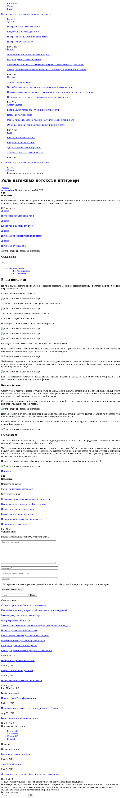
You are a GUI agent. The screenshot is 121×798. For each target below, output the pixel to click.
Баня (9, 132)
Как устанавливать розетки (21, 142)
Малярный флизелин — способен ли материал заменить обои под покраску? (45, 64)
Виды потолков (16, 268)
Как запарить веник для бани (16, 754)
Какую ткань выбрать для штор (23, 31)
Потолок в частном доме (19, 115)
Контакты (12, 3)
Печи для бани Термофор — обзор (18, 698)
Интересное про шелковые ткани (23, 26)
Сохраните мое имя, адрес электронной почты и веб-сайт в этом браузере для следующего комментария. (56, 584)
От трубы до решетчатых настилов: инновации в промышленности (41, 87)
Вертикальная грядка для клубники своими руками (33, 110)
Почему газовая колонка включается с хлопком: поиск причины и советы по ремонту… (51, 92)
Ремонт (10, 49)
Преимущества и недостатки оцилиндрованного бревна (29, 708)
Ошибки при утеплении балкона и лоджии (28, 54)
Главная (11, 19)
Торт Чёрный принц (11, 764)
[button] (5, 263)
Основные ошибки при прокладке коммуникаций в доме (36, 125)
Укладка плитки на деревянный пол (25, 152)
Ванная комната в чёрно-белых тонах (20, 718)
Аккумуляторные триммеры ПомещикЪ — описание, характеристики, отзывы (46, 69)
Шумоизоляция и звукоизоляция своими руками (25, 499)
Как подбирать (23, 271)
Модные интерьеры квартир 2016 (18, 489)
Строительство (14, 105)
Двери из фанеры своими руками (24, 147)
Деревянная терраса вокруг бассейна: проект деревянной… (31, 774)
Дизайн (11, 21)
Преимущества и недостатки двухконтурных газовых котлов (37, 97)
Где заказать (22, 273)
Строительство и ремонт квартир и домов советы (26, 14)
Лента (10, 6)
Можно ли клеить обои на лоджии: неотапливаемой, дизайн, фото (40, 120)
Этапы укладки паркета (19, 82)
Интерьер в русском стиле (20, 41)
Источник (6, 471)
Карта (10, 9)
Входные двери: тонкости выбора (24, 59)
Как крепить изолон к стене (21, 137)
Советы (11, 77)
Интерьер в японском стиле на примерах (27, 36)
